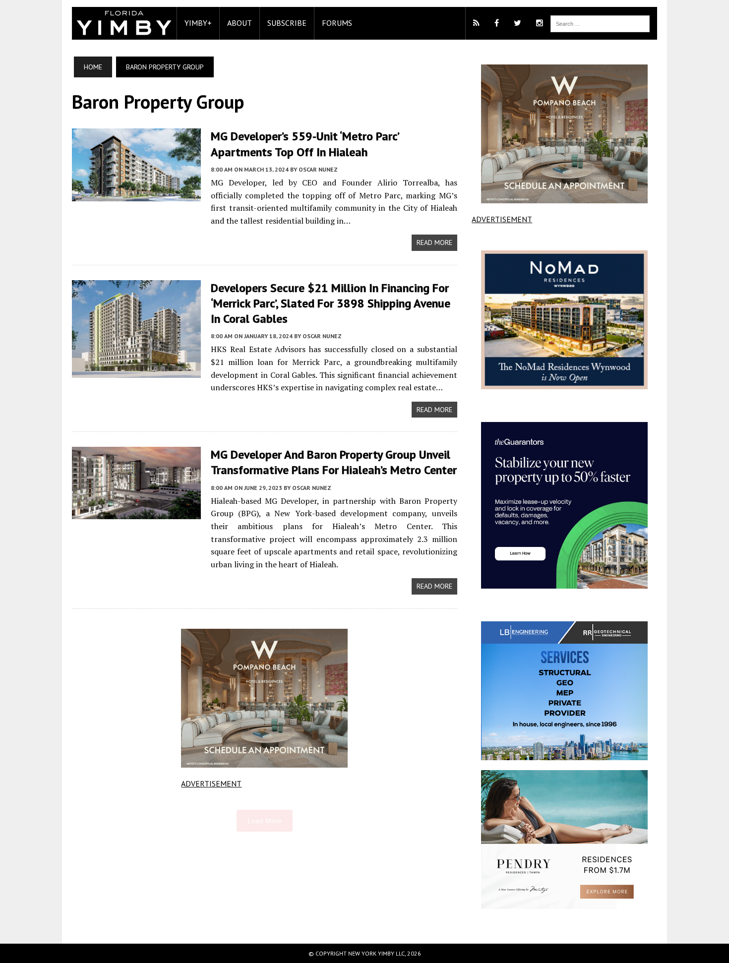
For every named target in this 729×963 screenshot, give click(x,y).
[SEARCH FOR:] (600, 23)
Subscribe (286, 23)
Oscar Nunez (318, 169)
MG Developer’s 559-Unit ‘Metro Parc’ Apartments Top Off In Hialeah (305, 143)
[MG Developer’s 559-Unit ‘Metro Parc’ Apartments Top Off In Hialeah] (136, 194)
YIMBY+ (198, 23)
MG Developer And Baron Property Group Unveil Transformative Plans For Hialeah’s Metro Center (334, 462)
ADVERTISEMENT (211, 783)
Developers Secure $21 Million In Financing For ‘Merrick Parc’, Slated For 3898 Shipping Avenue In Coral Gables (330, 303)
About (239, 23)
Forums (337, 23)
